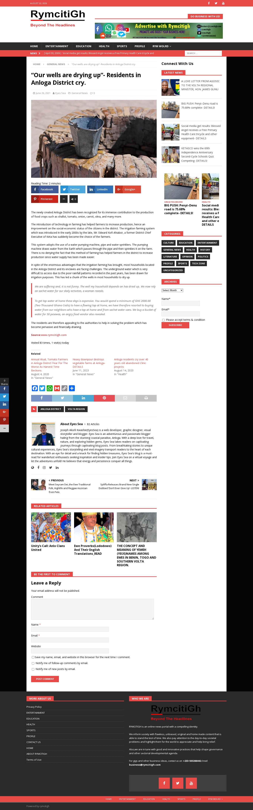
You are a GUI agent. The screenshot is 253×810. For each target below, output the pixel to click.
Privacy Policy (34, 706)
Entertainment (207, 242)
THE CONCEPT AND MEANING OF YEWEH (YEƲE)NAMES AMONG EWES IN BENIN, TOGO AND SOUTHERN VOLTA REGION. (136, 555)
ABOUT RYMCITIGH (36, 753)
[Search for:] (203, 53)
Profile (168, 263)
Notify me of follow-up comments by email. (62, 663)
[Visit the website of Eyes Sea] (32, 467)
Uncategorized (173, 270)
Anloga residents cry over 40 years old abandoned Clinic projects (131, 363)
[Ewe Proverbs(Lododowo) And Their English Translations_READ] (94, 527)
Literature (170, 256)
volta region (76, 409)
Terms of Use (33, 759)
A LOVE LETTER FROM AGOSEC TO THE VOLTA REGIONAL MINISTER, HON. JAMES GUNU (200, 85)
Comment (37, 597)
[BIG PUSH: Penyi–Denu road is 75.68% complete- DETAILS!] (181, 186)
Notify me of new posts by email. (55, 669)
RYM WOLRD (161, 46)
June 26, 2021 (43, 93)
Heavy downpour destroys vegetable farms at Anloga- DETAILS (89, 363)
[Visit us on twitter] (216, 3)
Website (36, 646)
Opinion (187, 256)
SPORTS (122, 46)
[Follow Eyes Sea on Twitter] (49, 467)
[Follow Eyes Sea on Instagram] (43, 467)
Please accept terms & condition (185, 319)
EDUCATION (83, 46)
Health (190, 249)
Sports (182, 263)
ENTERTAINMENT (57, 46)
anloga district (51, 409)
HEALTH (104, 46)
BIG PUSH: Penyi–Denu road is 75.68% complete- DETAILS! (180, 209)
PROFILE (140, 46)
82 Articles (93, 424)
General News (80, 93)
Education (185, 242)
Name (35, 624)
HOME (34, 46)
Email (34, 635)
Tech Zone (198, 263)
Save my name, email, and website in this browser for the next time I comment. (82, 657)
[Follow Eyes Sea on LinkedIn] (56, 467)
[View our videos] (223, 3)
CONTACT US (33, 742)
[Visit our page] (209, 3)
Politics (203, 256)
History (205, 249)
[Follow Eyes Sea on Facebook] (37, 467)
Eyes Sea (60, 93)
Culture (168, 242)
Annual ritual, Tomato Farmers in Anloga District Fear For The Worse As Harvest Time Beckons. (49, 365)
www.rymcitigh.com (54, 335)
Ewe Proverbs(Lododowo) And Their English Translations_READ (92, 550)
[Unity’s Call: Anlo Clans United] (51, 527)
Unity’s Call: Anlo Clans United (48, 548)
